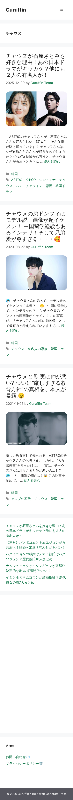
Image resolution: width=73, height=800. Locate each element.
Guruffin (16, 10)
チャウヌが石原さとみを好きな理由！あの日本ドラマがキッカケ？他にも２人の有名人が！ (35, 65)
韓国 (14, 174)
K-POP (31, 180)
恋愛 (49, 186)
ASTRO (16, 180)
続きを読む (52, 162)
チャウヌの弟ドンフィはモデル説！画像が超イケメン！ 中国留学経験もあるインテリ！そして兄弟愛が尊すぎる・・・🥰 (36, 226)
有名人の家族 (37, 349)
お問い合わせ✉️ (18, 757)
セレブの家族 (21, 499)
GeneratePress (56, 794)
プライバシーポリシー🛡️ (24, 764)
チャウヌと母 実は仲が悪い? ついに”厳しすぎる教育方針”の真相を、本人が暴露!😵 (36, 386)
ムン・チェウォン (29, 186)
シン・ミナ (47, 180)
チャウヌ (17, 349)
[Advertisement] (36, 674)
